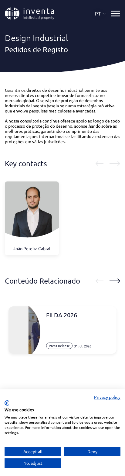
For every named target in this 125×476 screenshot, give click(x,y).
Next (115, 163)
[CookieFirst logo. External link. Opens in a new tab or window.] (7, 403)
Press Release (59, 345)
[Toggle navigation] (115, 13)
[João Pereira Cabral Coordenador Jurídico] (32, 213)
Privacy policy (107, 397)
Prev (99, 163)
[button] (100, 13)
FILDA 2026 (61, 315)
